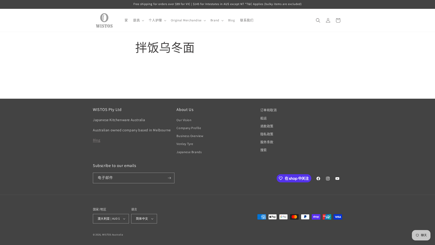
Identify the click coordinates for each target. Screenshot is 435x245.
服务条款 (266, 142)
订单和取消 (268, 110)
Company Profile (188, 128)
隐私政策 (266, 134)
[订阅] (169, 178)
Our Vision (183, 120)
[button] (138, 20)
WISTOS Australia (112, 234)
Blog (96, 140)
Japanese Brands (189, 152)
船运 (263, 118)
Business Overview (189, 136)
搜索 (263, 150)
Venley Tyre (184, 144)
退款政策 (266, 126)
